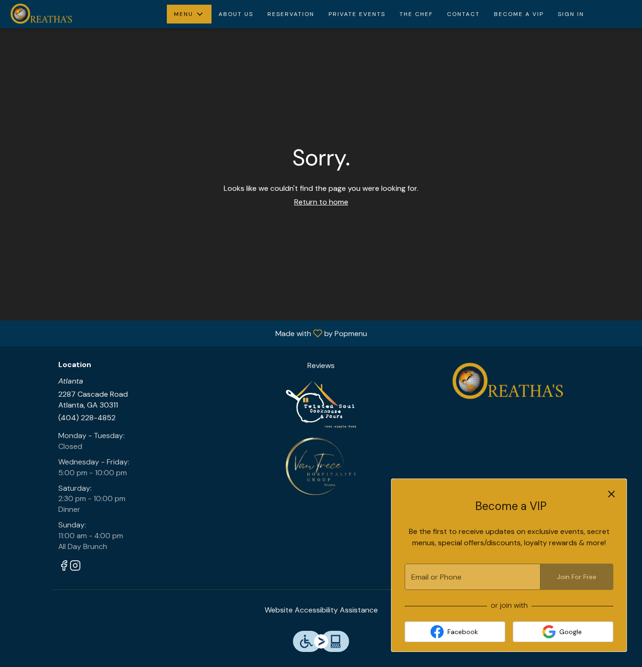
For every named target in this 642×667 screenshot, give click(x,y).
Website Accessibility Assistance (321, 610)
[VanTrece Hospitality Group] (321, 466)
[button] (189, 14)
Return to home (321, 202)
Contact (463, 14)
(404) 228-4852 (87, 418)
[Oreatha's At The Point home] (50, 14)
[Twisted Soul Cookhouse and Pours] (321, 404)
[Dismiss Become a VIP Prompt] (611, 494)
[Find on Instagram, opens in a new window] (75, 567)
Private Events (357, 14)
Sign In (571, 14)
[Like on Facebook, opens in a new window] (64, 567)
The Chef (416, 14)
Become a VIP (519, 14)
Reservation (290, 14)
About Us (236, 14)
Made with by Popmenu (187, 333)
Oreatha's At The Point (505, 382)
